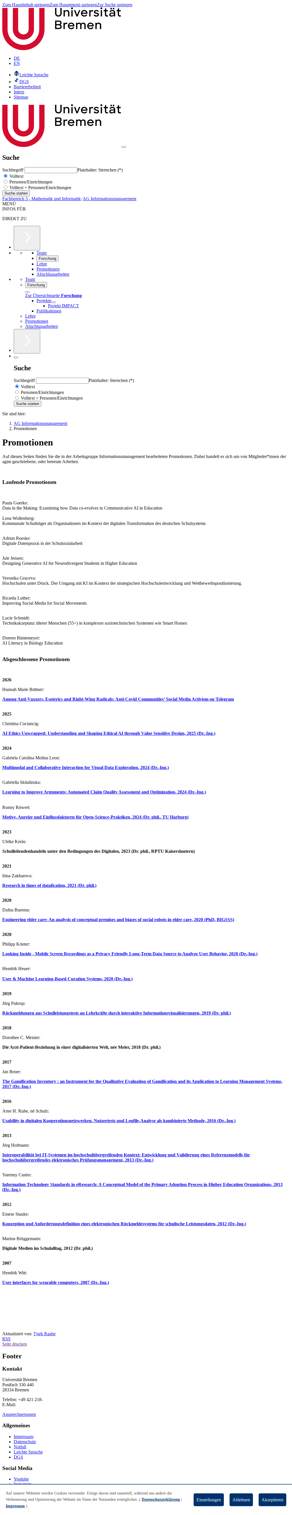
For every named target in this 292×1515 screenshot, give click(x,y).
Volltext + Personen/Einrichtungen (39, 187)
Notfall (20, 1446)
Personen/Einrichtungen (30, 181)
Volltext (15, 176)
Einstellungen (208, 1499)
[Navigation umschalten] (123, 147)
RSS (6, 1338)
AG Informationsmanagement (109, 198)
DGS (18, 1457)
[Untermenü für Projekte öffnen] (53, 302)
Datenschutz (25, 1441)
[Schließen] (27, 292)
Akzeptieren (272, 1499)
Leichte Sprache (28, 1451)
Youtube (21, 1479)
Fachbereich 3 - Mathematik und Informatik (41, 198)
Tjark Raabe (44, 1333)
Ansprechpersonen (19, 1414)
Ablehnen (241, 1499)
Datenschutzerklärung (161, 1499)
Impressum (23, 1436)
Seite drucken (14, 1344)
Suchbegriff (13, 169)
